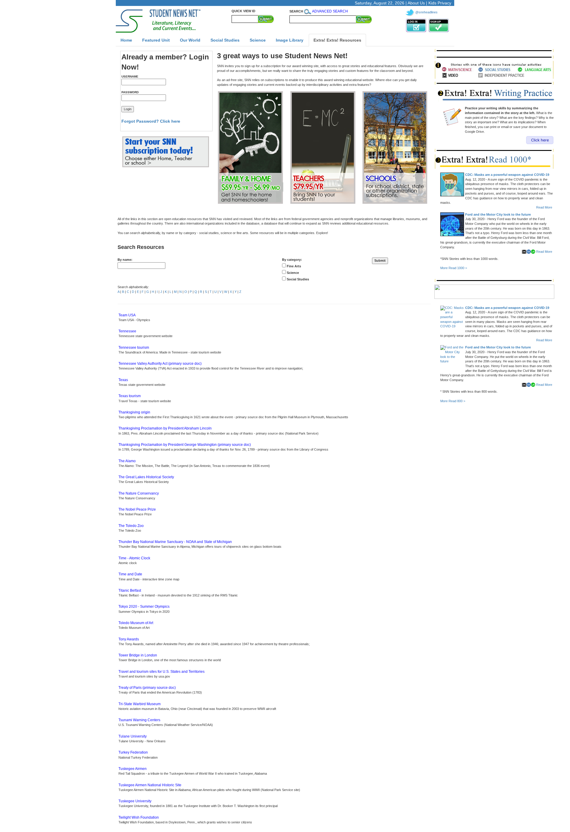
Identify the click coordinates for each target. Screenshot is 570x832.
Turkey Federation (133, 752)
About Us (416, 3)
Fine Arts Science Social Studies (297, 272)
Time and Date (130, 574)
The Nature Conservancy (138, 493)
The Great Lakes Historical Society (146, 477)
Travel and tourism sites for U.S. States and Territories (161, 672)
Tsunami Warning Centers (139, 720)
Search (296, 11)
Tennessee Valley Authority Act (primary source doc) (160, 363)
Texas (123, 380)
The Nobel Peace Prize (137, 509)
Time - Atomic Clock (134, 558)
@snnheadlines (426, 12)
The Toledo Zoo (131, 526)
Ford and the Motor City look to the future (498, 214)
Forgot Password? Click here (150, 121)
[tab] (126, 40)
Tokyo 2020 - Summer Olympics (144, 606)
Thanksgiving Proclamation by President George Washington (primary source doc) (184, 445)
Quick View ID (243, 11)
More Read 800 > (452, 401)
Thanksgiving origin (134, 412)
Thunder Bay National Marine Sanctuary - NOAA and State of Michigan (175, 542)
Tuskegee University (134, 801)
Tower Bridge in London (137, 655)
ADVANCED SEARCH (330, 11)
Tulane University (132, 736)
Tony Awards (128, 639)
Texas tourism (129, 396)
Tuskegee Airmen (132, 769)
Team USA (127, 315)
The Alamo (127, 461)
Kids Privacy (439, 3)
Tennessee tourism (133, 347)
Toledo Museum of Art (135, 623)
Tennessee (127, 331)
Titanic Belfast (129, 590)
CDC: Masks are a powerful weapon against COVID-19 (507, 174)
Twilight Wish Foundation (138, 817)
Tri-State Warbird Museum (139, 704)
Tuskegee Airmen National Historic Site (149, 785)
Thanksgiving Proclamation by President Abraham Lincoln (165, 428)
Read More (544, 207)
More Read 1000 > (453, 268)
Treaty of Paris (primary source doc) (147, 688)
